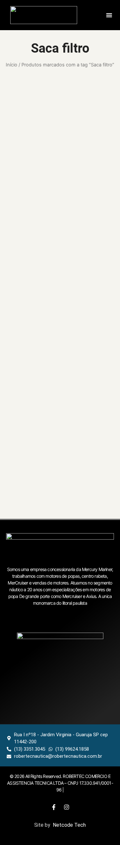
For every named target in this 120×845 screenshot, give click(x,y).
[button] (109, 15)
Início (11, 65)
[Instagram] (66, 807)
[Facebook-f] (54, 807)
